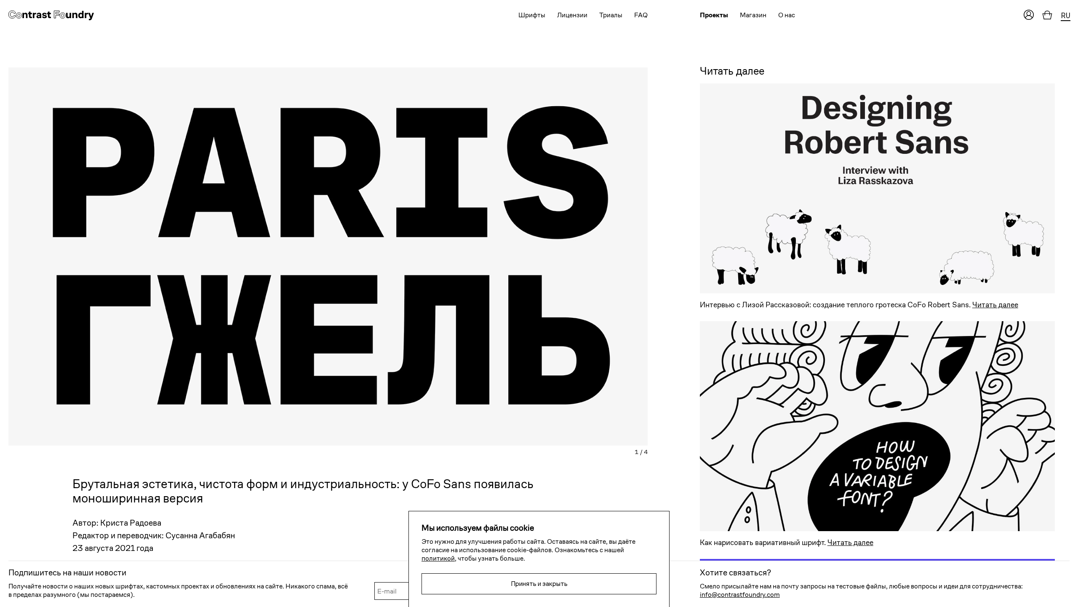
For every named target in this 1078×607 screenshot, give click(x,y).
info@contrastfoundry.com (740, 594)
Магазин (753, 15)
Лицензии (572, 15)
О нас (786, 15)
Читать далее (995, 304)
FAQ (641, 15)
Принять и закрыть (539, 583)
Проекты (714, 15)
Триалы (610, 15)
